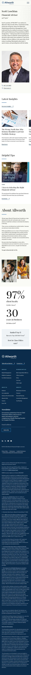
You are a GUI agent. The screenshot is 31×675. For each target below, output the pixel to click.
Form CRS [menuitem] (4, 403)
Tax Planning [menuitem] (19, 400)
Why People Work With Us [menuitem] (22, 372)
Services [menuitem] (4, 369)
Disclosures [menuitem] (12, 451)
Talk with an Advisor (7, 363)
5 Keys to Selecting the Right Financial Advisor (13, 188)
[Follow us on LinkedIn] (2, 441)
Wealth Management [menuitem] (6, 372)
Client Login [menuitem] (19, 383)
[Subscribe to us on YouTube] (11, 441)
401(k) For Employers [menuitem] (6, 375)
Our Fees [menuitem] (18, 380)
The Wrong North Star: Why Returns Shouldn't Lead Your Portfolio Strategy (13, 131)
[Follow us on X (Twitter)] (5, 441)
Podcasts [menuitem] (18, 393)
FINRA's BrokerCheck (13, 470)
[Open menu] (28, 2)
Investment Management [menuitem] (22, 398)
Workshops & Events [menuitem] (21, 390)
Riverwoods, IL (7, 88)
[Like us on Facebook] (8, 441)
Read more (5, 144)
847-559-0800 (7, 85)
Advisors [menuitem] (4, 390)
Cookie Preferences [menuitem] (21, 451)
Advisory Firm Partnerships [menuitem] (8, 395)
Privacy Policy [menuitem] (5, 451)
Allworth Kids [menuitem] (5, 398)
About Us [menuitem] (4, 387)
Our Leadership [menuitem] (5, 393)
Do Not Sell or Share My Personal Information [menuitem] (13, 452)
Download (4, 198)
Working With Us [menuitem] (21, 369)
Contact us (19, 363)
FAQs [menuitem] (17, 377)
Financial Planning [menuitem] (20, 395)
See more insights (6, 106)
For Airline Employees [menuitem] (6, 377)
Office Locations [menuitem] (20, 375)
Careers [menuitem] (3, 400)
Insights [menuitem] (18, 387)
